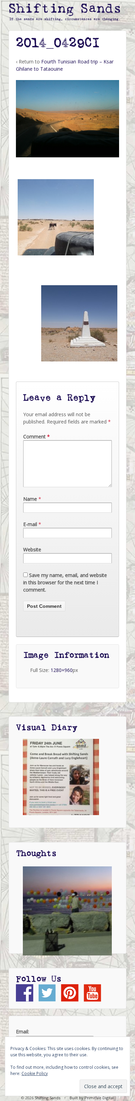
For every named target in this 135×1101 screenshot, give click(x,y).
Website (32, 549)
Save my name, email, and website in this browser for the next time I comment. (65, 582)
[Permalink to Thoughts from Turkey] (67, 910)
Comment (36, 436)
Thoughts (36, 853)
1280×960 (62, 670)
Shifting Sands (47, 1097)
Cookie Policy (34, 1073)
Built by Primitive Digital (92, 1097)
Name (30, 499)
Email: (22, 1031)
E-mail (30, 524)
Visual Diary (46, 728)
